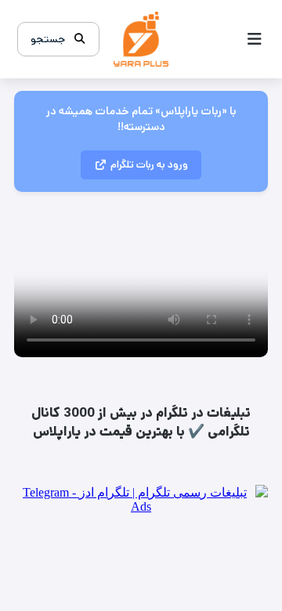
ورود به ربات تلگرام (149, 164)
